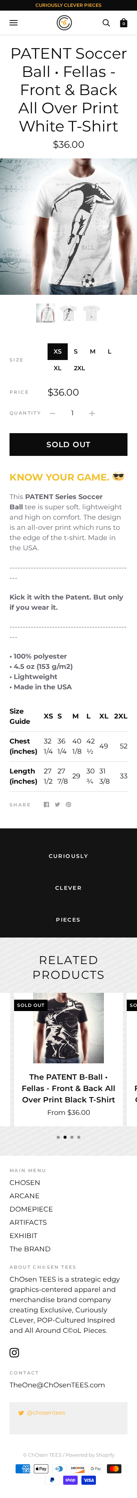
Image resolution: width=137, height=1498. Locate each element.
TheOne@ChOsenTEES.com (57, 1385)
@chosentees (46, 1412)
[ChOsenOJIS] (118, 477)
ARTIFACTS (28, 1222)
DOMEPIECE (31, 1209)
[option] (68, 226)
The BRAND (30, 1249)
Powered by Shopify (90, 1455)
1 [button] (58, 1137)
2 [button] (65, 1137)
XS (58, 351)
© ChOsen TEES (42, 1455)
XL (58, 368)
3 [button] (71, 1137)
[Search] (106, 22)
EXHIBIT (23, 1236)
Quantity (25, 413)
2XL (79, 368)
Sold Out (68, 444)
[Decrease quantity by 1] (52, 413)
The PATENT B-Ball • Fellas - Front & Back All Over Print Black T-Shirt (68, 1088)
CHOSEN (25, 1183)
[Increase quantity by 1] (92, 413)
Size (17, 360)
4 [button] (78, 1137)
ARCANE (25, 1196)
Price (19, 392)
